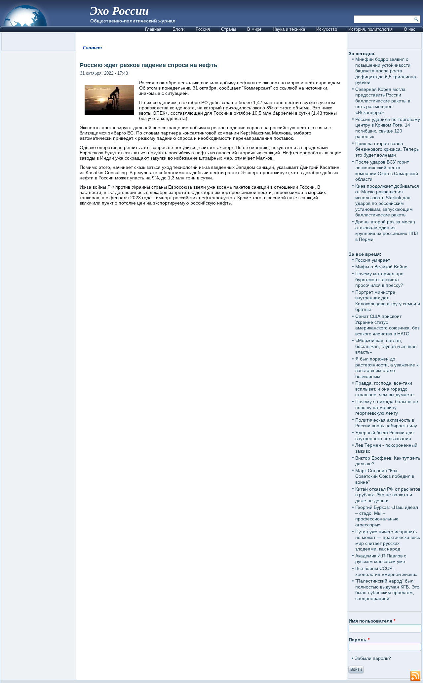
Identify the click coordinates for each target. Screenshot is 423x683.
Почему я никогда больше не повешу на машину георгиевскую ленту (386, 407)
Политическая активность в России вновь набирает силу (386, 423)
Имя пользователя (372, 621)
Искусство (326, 29)
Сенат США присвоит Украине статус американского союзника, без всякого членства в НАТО (387, 325)
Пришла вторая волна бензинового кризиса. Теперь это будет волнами (387, 149)
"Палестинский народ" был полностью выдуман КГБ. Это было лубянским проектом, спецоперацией (387, 589)
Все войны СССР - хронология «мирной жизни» (386, 571)
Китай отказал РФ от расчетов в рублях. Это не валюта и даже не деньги (387, 494)
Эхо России (119, 10)
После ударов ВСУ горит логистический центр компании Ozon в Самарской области (386, 170)
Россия (203, 29)
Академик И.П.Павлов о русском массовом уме (380, 558)
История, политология (370, 29)
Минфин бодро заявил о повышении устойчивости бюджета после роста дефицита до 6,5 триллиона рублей (385, 71)
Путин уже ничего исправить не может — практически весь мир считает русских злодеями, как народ (387, 540)
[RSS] (415, 676)
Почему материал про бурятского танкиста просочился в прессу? (379, 279)
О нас (409, 29)
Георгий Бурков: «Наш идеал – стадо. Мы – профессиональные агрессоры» (386, 516)
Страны (228, 29)
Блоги (178, 29)
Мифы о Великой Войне (381, 266)
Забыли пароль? (373, 658)
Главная (153, 29)
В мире (254, 29)
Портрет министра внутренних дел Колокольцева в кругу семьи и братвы (387, 300)
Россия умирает (372, 260)
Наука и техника (289, 29)
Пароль (359, 639)
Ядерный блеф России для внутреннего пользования (384, 435)
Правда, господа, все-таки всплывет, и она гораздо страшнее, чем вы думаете (384, 388)
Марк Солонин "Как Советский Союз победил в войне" (384, 476)
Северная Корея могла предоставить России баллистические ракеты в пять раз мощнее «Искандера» (382, 101)
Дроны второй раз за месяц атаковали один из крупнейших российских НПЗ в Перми (386, 230)
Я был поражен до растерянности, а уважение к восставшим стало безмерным (386, 367)
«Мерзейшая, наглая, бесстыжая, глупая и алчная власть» (386, 346)
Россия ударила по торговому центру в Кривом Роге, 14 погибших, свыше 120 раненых (387, 128)
